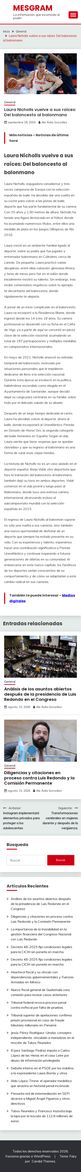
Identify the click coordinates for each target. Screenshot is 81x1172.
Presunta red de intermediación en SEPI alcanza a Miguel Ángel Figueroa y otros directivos (40, 1098)
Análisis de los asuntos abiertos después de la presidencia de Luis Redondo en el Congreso (40, 694)
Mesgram (33, 7)
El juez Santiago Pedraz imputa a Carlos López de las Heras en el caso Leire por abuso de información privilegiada (40, 1055)
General (9, 102)
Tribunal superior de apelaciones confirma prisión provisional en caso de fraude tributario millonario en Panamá (41, 1020)
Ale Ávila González (54, 122)
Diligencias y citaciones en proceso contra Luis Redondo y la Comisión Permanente (39, 778)
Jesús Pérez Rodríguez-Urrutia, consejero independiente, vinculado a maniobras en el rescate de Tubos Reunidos (42, 1038)
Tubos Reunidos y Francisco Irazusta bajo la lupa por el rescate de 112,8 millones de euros (42, 1116)
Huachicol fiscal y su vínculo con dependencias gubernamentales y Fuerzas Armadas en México (42, 977)
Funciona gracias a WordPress (28, 1156)
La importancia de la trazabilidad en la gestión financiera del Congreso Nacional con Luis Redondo (41, 934)
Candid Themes (43, 1161)
